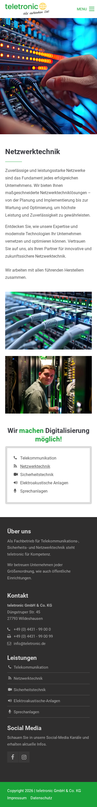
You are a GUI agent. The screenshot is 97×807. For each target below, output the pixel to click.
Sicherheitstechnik (37, 474)
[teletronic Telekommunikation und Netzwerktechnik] (27, 9)
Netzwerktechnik (35, 466)
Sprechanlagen (34, 491)
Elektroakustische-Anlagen (37, 701)
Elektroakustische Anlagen (44, 482)
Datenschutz (41, 798)
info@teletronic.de (30, 643)
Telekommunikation (38, 458)
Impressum (17, 798)
